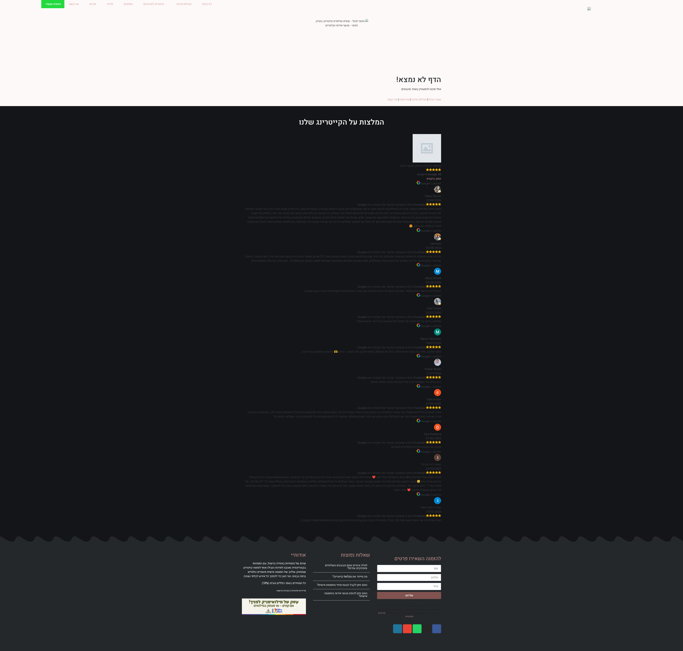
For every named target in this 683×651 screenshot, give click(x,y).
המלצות (128, 4)
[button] (341, 566)
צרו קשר (74, 4)
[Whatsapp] (417, 628)
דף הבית (207, 4)
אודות (92, 4)
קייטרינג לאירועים (153, 4)
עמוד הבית (435, 99)
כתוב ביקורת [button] (434, 179)
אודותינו (404, 99)
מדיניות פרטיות (299, 590)
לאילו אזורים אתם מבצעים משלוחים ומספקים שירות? (346, 566)
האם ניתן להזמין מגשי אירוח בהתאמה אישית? (345, 594)
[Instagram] (426, 628)
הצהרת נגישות (283, 590)
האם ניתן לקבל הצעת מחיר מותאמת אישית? (342, 585)
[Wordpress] (397, 628)
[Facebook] (436, 628)
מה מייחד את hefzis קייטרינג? (349, 576)
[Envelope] (407, 628)
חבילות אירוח (184, 4)
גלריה (110, 4)
